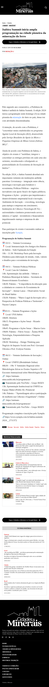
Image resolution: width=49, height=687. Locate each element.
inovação (16, 427)
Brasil (5, 581)
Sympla (19, 232)
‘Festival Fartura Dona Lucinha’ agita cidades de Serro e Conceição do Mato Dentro (30, 496)
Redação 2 (9, 51)
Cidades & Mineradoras (22, 463)
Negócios (12, 25)
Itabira (22, 427)
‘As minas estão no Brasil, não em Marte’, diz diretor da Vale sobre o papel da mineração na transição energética (30, 445)
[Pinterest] (27, 56)
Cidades (9, 23)
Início (4, 23)
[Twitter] (22, 56)
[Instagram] (2, 637)
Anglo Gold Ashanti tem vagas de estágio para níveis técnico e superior (23, 537)
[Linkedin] (9, 637)
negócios (37, 427)
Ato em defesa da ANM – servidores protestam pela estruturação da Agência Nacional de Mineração (24, 553)
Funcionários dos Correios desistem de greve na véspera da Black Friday (24, 583)
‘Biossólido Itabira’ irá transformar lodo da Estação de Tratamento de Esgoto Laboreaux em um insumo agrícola (30, 466)
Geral (5, 550)
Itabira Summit (29, 427)
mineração (17, 117)
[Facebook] (16, 56)
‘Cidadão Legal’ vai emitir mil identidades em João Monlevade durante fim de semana (30, 481)
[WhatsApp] (32, 56)
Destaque (10, 427)
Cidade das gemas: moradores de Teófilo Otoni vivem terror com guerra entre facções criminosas (24, 567)
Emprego (6, 534)
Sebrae (42, 427)
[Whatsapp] (13, 637)
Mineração (19, 442)
